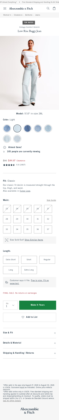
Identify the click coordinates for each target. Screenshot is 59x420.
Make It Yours (38, 305)
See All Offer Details (12, 401)
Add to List (32, 317)
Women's (7, 15)
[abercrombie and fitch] (21, 8)
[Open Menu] (3, 8)
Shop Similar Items (34, 240)
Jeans (37, 15)
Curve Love (25, 191)
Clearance (18, 15)
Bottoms (28, 15)
